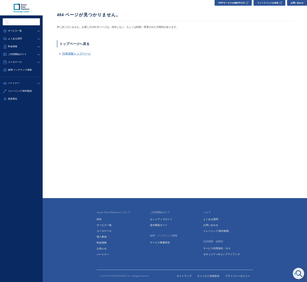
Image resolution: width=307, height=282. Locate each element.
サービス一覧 (104, 225)
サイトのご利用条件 (208, 276)
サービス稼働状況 (160, 242)
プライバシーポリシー (237, 276)
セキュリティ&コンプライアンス (221, 254)
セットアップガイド (161, 219)
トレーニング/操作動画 (20, 91)
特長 (99, 219)
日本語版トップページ (76, 53)
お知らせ (102, 248)
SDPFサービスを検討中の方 (231, 3)
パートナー (103, 254)
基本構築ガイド (158, 225)
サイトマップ (184, 276)
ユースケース (104, 231)
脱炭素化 (12, 98)
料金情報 (102, 242)
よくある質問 (210, 219)
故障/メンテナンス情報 (20, 69)
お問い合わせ (297, 3)
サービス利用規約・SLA (216, 248)
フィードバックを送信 (267, 3)
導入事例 (102, 237)
